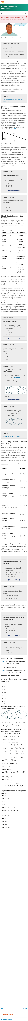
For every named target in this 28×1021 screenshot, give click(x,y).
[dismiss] (26, 17)
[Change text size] (26, 13)
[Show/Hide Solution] (14, 190)
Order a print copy (8, 1014)
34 (3, 666)
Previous (4, 1008)
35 (3, 670)
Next (24, 1008)
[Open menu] (1, 13)
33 (3, 661)
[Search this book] (22, 13)
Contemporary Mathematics (10, 6)
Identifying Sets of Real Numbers (11, 436)
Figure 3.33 (17, 377)
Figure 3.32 (13, 128)
